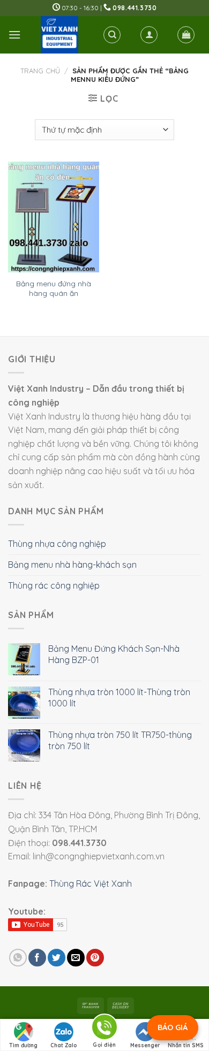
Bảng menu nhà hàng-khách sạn (72, 564)
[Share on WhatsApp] (18, 957)
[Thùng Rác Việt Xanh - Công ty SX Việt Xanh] (59, 35)
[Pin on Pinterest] (95, 957)
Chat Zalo (63, 1045)
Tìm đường (23, 1045)
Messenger (145, 1045)
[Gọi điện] (104, 1028)
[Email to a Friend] (76, 957)
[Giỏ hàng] (186, 34)
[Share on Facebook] (37, 957)
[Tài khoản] (149, 34)
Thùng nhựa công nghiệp (57, 543)
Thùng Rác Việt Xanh (90, 883)
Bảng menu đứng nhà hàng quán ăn (53, 288)
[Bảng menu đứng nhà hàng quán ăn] (53, 217)
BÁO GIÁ (173, 1027)
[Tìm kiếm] (112, 34)
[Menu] (14, 34)
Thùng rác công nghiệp (54, 585)
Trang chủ (40, 70)
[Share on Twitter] (56, 957)
